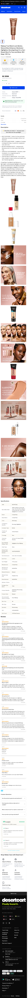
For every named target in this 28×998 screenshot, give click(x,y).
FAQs (4, 990)
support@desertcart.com (11, 959)
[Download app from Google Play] (6, 979)
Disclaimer (5, 988)
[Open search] (19, 7)
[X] (6, 923)
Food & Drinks (17, 11)
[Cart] (24, 7)
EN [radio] (12, 3)
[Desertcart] (5, 7)
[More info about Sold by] (19, 92)
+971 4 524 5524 (9, 965)
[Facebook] (9, 923)
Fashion (24, 11)
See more (3, 124)
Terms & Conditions (8, 983)
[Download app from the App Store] (16, 979)
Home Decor (9, 11)
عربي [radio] (15, 3)
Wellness (3, 11)
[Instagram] (3, 923)
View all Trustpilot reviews (13, 850)
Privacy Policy (6, 985)
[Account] (21, 7)
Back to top (13, 893)
